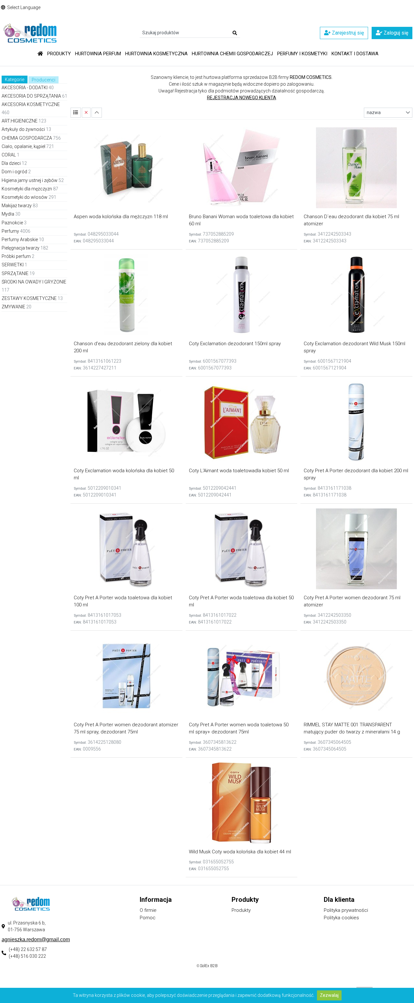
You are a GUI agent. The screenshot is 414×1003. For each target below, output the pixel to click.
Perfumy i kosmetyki (302, 54)
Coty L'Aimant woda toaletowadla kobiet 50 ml (239, 471)
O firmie (148, 910)
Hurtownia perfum (98, 54)
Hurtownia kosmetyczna (156, 54)
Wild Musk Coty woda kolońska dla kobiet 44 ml (240, 852)
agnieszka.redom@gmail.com (36, 939)
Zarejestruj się (347, 33)
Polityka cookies (341, 918)
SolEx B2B (209, 966)
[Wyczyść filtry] (86, 113)
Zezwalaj (329, 995)
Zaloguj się (395, 33)
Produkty (59, 54)
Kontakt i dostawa (355, 54)
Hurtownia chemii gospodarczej (232, 54)
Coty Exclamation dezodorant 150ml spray (235, 344)
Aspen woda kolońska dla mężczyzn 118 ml (121, 216)
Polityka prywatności (346, 910)
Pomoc (148, 918)
